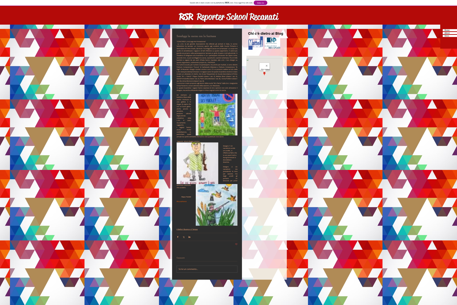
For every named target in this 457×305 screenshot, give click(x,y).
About (447, 33)
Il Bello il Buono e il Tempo (187, 229)
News (447, 36)
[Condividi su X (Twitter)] (183, 237)
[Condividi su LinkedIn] (189, 237)
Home (447, 30)
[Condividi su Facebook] (178, 237)
